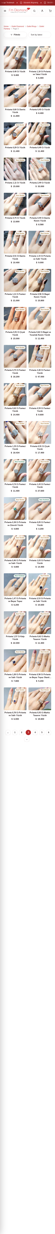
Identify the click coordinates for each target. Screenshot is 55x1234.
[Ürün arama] (34, 10)
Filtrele (17, 35)
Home (6, 26)
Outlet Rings (32, 26)
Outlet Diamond (17, 26)
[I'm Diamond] (19, 11)
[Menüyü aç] (5, 11)
